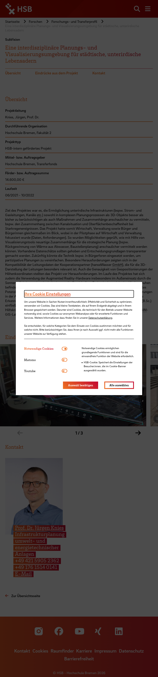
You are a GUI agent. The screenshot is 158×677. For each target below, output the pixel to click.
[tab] (43, 348)
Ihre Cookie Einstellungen (47, 293)
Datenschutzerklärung (100, 317)
